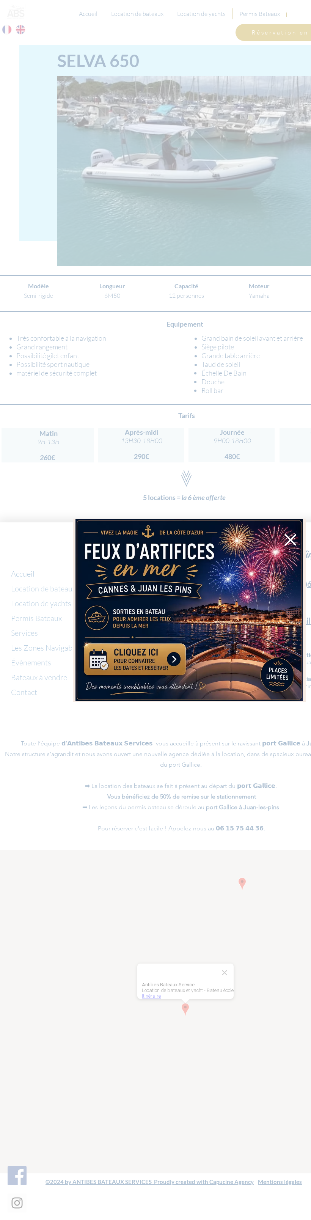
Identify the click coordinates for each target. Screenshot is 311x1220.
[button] (290, 540)
